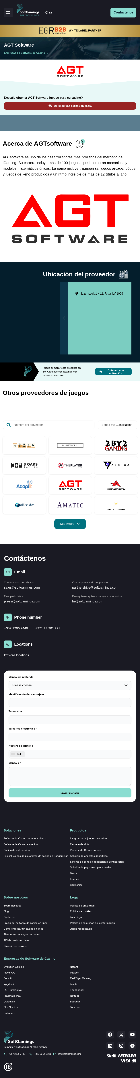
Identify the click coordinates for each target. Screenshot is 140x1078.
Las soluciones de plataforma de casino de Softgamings (36, 855)
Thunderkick (77, 989)
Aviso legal (76, 917)
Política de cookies (81, 911)
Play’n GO (9, 972)
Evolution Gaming (14, 966)
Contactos (9, 917)
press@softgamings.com (22, 601)
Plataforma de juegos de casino (22, 934)
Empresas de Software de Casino (24, 52)
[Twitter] (121, 1034)
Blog (6, 911)
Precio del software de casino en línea (26, 922)
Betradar (75, 1001)
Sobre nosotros (12, 905)
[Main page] (29, 9)
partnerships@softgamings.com (95, 587)
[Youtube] (132, 1034)
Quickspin (9, 1001)
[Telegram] (132, 1046)
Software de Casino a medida (21, 844)
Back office (76, 884)
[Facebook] (110, 1034)
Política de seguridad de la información (92, 922)
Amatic (74, 984)
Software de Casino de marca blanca (25, 838)
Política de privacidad (82, 905)
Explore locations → (18, 655)
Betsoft (8, 978)
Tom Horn (75, 1007)
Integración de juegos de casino (88, 838)
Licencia (74, 879)
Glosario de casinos (15, 946)
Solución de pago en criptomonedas (91, 867)
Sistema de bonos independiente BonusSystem (97, 861)
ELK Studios (11, 1007)
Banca (73, 873)
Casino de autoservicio (17, 850)
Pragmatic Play (12, 995)
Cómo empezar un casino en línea (23, 928)
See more (67, 524)
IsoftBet (74, 995)
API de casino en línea (17, 940)
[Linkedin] (110, 1046)
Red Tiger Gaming (80, 978)
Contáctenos (123, 12)
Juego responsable (81, 928)
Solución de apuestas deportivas (89, 855)
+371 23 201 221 (47, 628)
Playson (74, 972)
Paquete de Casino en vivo (85, 850)
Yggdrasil (9, 984)
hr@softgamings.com (87, 601)
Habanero (9, 1013)
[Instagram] (121, 1046)
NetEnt (74, 966)
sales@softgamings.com (22, 587)
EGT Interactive (13, 989)
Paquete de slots (79, 844)
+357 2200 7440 (16, 628)
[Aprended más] (24, 445)
